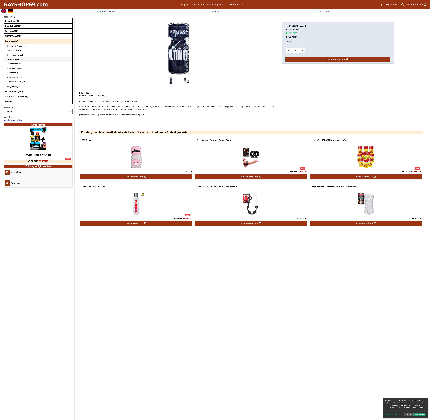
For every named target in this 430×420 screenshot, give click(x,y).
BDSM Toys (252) (13, 36)
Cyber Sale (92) (12, 21)
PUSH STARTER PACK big (38, 154)
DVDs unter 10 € (235, 4)
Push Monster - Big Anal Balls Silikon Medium (217, 186)
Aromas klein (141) (15, 59)
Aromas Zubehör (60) (15, 81)
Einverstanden (419, 414)
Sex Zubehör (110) (14, 91)
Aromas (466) (11, 41)
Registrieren (392, 4)
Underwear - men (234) (16, 96)
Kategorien (9, 16)
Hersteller (9, 107)
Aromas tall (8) (12, 73)
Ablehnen (408, 414)
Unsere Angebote (215, 4)
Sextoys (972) (11, 31)
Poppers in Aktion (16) (15, 46)
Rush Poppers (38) (14, 55)
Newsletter (9, 117)
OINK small (87, 140)
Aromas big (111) (13, 68)
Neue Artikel (198, 4)
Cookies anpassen (391, 414)
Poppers (184, 4)
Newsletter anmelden (13, 120)
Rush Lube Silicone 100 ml (93, 186)
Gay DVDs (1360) (13, 26)
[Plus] (303, 50)
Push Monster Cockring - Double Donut (214, 140)
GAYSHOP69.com (26, 4)
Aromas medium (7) (14, 64)
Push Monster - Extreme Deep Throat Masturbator (334, 186)
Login (381, 4)
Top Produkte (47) (13, 50)
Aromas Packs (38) (14, 77)
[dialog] (405, 408)
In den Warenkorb (336, 59)
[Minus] (288, 50)
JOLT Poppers (294, 29)
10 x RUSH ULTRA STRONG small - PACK (329, 140)
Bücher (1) (10, 101)
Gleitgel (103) (11, 86)
